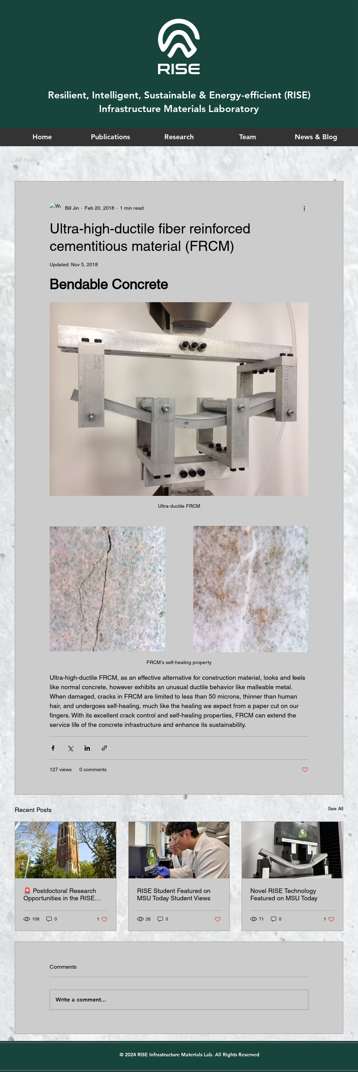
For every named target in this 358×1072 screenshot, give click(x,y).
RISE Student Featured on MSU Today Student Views (173, 894)
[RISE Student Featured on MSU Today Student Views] (179, 850)
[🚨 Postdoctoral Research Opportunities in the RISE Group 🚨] (65, 850)
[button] (334, 160)
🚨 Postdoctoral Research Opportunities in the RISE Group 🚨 (59, 894)
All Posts (26, 160)
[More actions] (304, 208)
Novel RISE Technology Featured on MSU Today (283, 894)
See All (335, 808)
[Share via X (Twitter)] (70, 748)
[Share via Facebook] (53, 748)
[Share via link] (104, 748)
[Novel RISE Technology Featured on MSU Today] (292, 850)
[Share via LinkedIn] (87, 748)
